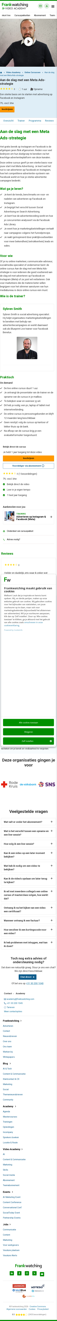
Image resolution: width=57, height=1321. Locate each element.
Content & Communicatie (14, 1074)
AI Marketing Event (11, 1197)
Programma (35, 120)
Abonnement (40, 15)
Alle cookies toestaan (28, 722)
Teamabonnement (11, 1185)
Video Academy (11, 1149)
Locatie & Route (10, 1142)
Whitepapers (9, 1057)
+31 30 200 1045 (15, 1003)
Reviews (49, 120)
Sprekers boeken (11, 1137)
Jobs (5, 1224)
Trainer (21, 120)
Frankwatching (11, 1020)
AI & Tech (7, 1068)
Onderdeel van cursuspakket (20, 531)
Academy (8, 1106)
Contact (6, 1031)
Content (6, 1235)
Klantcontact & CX (11, 1079)
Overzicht (8, 120)
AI (4, 1154)
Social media (9, 1175)
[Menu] (53, 6)
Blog (5, 1063)
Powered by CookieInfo (13, 630)
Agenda (6, 1111)
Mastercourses (10, 1116)
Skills (5, 1170)
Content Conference (12, 1202)
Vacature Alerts (10, 1255)
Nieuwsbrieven (10, 1036)
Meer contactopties (13, 1011)
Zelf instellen (27, 741)
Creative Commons (38, 1306)
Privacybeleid (43, 1309)
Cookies (32, 1309)
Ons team (7, 1046)
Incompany (8, 1132)
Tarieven (11, 1007)
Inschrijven (7, 109)
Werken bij (8, 1052)
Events (7, 1192)
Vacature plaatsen (11, 1250)
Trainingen (7, 1122)
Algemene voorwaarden (16, 1309)
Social (6, 1089)
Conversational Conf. (12, 1207)
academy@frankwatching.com (20, 999)
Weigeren (28, 731)
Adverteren (8, 1026)
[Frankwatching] (15, 4)
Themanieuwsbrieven (13, 1094)
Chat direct (25, 977)
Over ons (7, 1041)
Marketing (7, 1084)
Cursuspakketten (22, 15)
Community (8, 1099)
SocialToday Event (11, 1212)
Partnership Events (12, 1218)
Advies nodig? (13, 539)
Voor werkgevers (11, 1245)
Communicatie (9, 1229)
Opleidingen (8, 1127)
